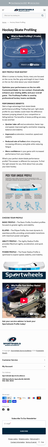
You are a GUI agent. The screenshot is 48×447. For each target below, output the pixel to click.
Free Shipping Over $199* (19, 3)
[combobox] (24, 15)
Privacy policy (13, 439)
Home (4, 22)
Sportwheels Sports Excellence (21, 351)
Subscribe (24, 431)
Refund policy (35, 439)
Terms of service (31, 442)
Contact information (18, 442)
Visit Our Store (34, 3)
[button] (3, 10)
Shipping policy (24, 439)
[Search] (43, 15)
